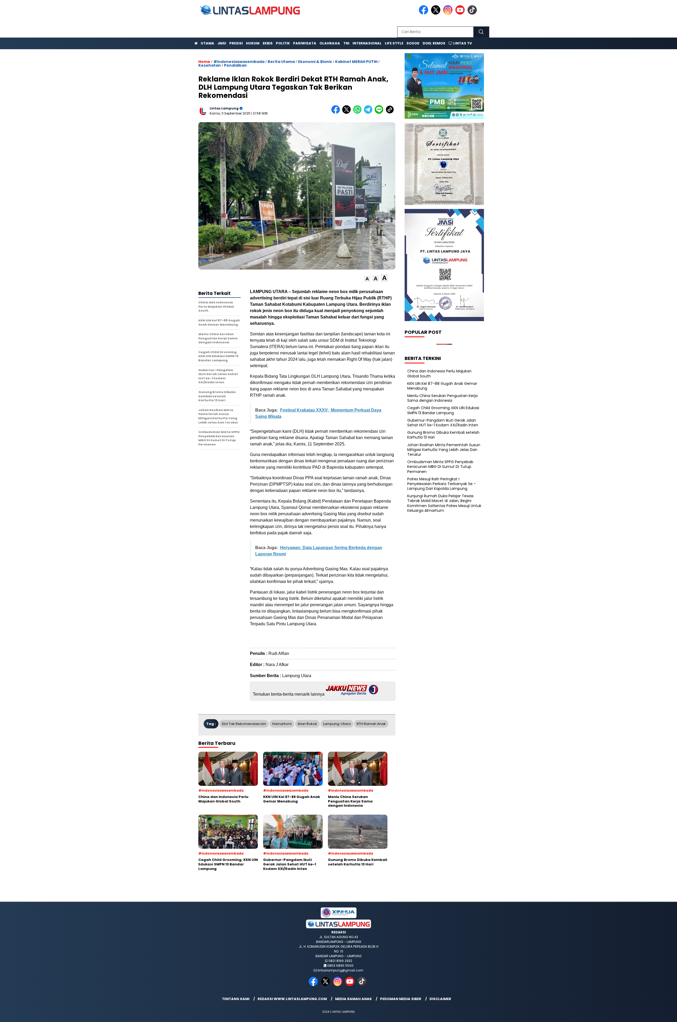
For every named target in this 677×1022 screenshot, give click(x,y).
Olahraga (329, 43)
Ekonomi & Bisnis (315, 61)
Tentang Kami (235, 998)
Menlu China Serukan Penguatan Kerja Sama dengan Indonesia (442, 398)
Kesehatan (209, 65)
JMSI (221, 43)
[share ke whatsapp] (358, 113)
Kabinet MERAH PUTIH (356, 61)
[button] (367, 279)
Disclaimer (440, 998)
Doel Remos (434, 43)
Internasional (367, 43)
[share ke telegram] (369, 113)
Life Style (394, 43)
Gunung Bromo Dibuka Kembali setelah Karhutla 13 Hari (443, 435)
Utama (207, 43)
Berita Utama (281, 61)
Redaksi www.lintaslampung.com (292, 998)
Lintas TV (462, 43)
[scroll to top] (652, 1013)
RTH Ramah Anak (371, 723)
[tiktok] (473, 13)
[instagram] (448, 13)
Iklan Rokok (307, 723)
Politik (283, 43)
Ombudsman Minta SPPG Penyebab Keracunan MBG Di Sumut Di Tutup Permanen (440, 466)
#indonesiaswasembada (238, 61)
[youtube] (460, 13)
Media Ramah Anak (353, 998)
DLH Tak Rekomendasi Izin (244, 723)
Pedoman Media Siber (400, 998)
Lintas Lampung (224, 108)
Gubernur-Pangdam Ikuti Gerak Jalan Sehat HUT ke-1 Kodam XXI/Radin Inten (442, 423)
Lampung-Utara (337, 723)
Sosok (412, 43)
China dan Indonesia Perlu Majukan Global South (439, 373)
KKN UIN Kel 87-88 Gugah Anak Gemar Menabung (442, 386)
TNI (346, 43)
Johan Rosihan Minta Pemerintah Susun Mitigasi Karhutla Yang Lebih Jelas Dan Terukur (443, 449)
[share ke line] (380, 113)
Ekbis (268, 43)
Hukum (252, 43)
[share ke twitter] (347, 113)
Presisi (236, 43)
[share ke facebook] (336, 113)
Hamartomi (282, 723)
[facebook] (424, 13)
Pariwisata (304, 43)
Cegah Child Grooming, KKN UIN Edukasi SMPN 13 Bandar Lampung (443, 410)
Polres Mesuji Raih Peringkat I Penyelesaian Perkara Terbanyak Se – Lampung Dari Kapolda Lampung (441, 483)
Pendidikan (235, 65)
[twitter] (436, 13)
